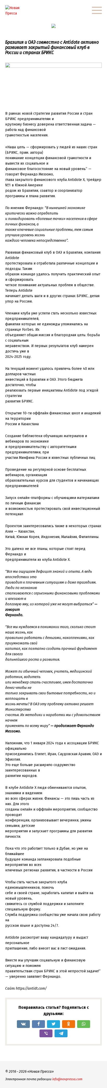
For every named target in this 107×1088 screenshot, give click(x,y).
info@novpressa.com (67, 1079)
